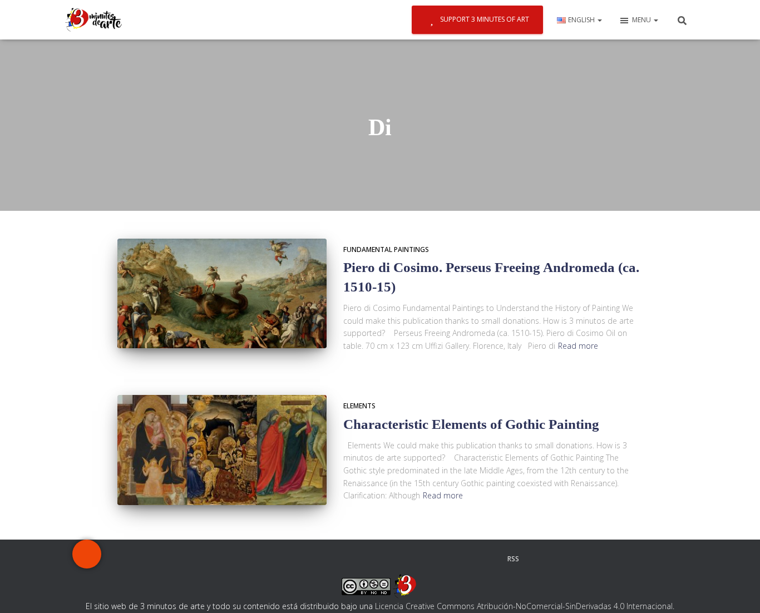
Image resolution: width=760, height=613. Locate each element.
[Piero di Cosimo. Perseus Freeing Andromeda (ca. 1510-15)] (222, 294)
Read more (578, 345)
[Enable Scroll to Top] (738, 591)
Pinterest (370, 558)
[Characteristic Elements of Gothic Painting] (222, 450)
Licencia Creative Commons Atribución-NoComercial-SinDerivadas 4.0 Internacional (524, 606)
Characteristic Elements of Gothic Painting (471, 424)
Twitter (284, 558)
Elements (359, 406)
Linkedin (412, 558)
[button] (599, 19)
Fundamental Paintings (386, 249)
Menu (642, 19)
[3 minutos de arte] (93, 20)
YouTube (455, 558)
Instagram (327, 558)
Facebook (241, 558)
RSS (513, 558)
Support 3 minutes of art (484, 19)
